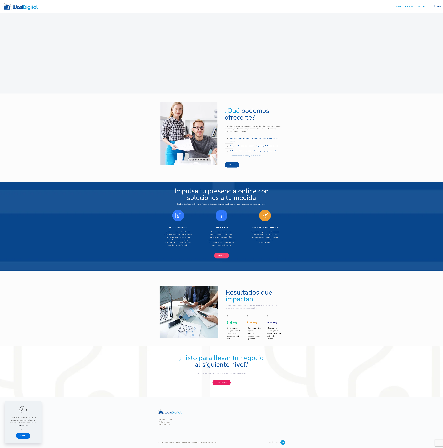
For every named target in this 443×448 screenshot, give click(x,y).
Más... (23, 430)
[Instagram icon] (272, 442)
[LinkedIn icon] (277, 442)
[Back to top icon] (282, 442)
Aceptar (23, 436)
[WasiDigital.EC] (20, 6)
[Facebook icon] (275, 442)
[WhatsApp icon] (270, 442)
